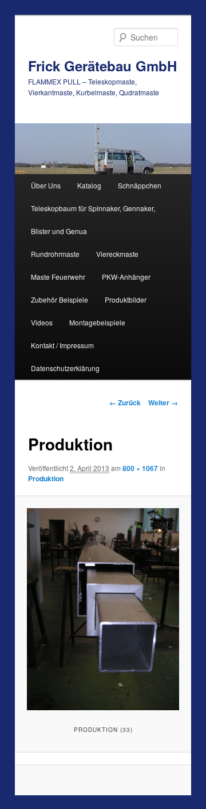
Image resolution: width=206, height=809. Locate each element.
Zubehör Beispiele (59, 299)
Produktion (46, 478)
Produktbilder (125, 299)
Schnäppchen (139, 185)
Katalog (89, 185)
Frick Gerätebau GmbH (102, 65)
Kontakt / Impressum (62, 345)
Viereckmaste (117, 254)
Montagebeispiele (97, 322)
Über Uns (46, 185)
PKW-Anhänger (126, 276)
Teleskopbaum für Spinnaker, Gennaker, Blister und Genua (93, 219)
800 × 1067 (140, 468)
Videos (42, 322)
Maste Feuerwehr (58, 276)
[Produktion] (103, 609)
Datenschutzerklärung (65, 368)
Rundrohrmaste (55, 254)
